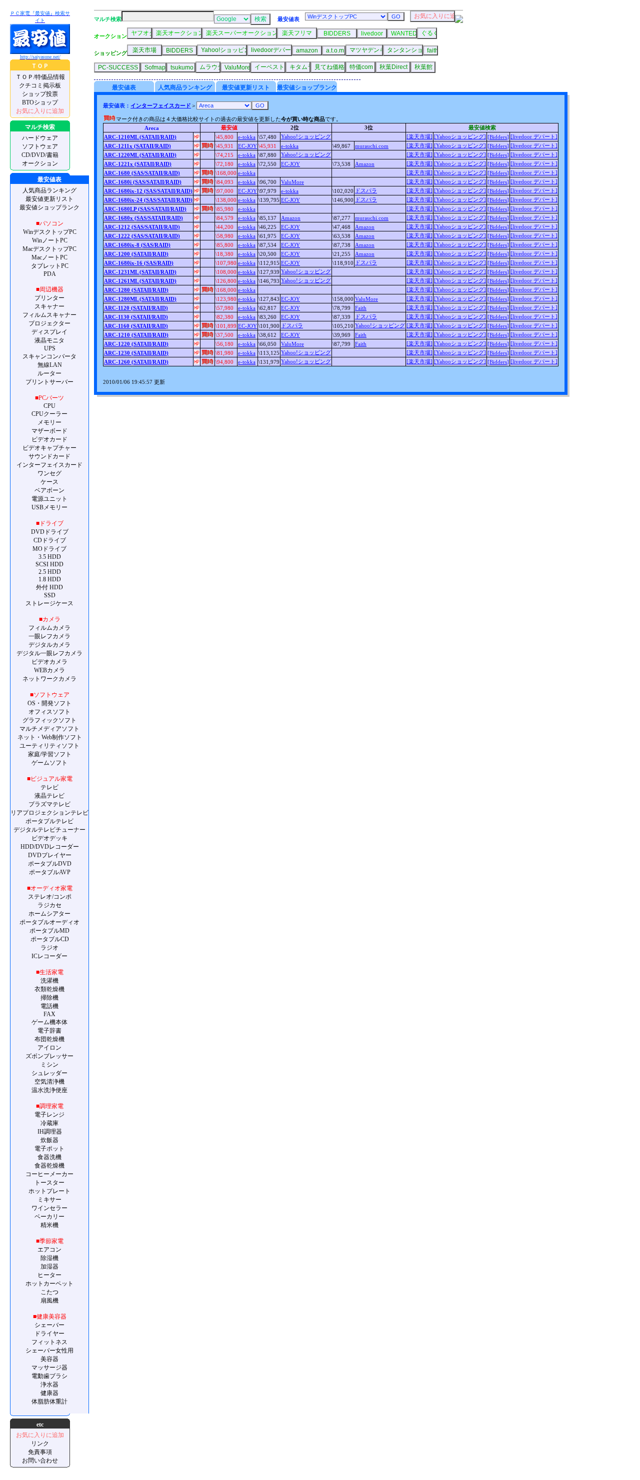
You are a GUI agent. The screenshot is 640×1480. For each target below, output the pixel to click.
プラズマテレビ (49, 804)
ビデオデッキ (50, 838)
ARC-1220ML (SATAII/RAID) (140, 155)
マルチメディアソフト (50, 728)
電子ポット (49, 1148)
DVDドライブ (49, 531)
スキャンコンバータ (49, 356)
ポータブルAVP (49, 872)
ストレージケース (50, 603)
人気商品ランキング (49, 190)
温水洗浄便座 (50, 1090)
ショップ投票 (40, 93)
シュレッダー (50, 1073)
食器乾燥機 (49, 1165)
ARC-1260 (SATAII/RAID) (136, 362)
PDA (50, 273)
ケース (49, 481)
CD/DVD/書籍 (40, 154)
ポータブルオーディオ (50, 922)
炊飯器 (49, 1140)
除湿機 (49, 1258)
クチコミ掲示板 (40, 85)
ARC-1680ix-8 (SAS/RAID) (137, 245)
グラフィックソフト (49, 720)
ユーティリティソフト (50, 745)
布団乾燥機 (49, 1039)
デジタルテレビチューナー (50, 829)
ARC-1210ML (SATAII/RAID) (140, 137)
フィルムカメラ (49, 627)
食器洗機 (50, 1157)
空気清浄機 (49, 1081)
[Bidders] (498, 137)
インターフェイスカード (49, 464)
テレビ (49, 787)
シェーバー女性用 (50, 1350)
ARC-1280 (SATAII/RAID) (136, 290)
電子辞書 (50, 1030)
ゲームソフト (50, 762)
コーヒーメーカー (50, 1174)
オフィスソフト (49, 711)
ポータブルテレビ (50, 821)
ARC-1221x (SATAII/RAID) (138, 164)
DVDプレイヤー (50, 855)
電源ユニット (50, 498)
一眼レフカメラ (49, 636)
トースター (49, 1182)
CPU (50, 405)
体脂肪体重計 (50, 1401)
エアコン (50, 1249)
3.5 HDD (49, 556)
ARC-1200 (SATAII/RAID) (136, 254)
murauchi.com (371, 146)
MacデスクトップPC (49, 248)
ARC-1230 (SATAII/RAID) (136, 353)
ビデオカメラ (50, 661)
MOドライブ (49, 548)
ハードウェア (40, 137)
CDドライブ (50, 540)
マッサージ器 (50, 1367)
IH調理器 (50, 1131)
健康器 (49, 1393)
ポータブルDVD (50, 863)
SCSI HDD (50, 564)
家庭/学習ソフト (50, 754)
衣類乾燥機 (49, 989)
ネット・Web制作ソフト (50, 737)
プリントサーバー (50, 381)
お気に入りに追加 (40, 110)
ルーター (50, 373)
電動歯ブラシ (50, 1376)
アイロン (50, 1047)
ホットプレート (49, 1191)
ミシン (49, 1064)
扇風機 (49, 1300)
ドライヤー (49, 1333)
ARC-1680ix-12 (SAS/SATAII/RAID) (148, 191)
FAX (50, 1014)
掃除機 (49, 997)
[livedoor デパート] (534, 136)
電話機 (49, 1006)
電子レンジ (49, 1114)
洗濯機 (49, 980)
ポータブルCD (49, 939)
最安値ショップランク (50, 207)
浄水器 (49, 1384)
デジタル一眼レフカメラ (49, 653)
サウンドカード (49, 456)
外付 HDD (49, 587)
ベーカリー (49, 1216)
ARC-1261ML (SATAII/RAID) (140, 281)
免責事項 (40, 1452)
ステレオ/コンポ (50, 896)
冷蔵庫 (49, 1123)
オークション (40, 163)
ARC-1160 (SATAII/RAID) (136, 326)
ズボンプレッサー (50, 1056)
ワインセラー (50, 1208)
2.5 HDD (49, 571)
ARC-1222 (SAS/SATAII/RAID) (142, 236)
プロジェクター (49, 323)
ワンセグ (50, 473)
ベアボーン (49, 490)
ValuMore (292, 182)
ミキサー (50, 1199)
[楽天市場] (419, 136)
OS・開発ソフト (50, 703)
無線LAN (50, 364)
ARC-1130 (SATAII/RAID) (136, 317)
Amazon (364, 164)
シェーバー (49, 1325)
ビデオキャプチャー (49, 447)
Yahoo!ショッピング (306, 136)
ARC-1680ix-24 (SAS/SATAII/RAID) (148, 200)
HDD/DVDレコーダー (49, 846)
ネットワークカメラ (49, 678)
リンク (40, 1443)
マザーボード (50, 430)
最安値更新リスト (50, 198)
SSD (50, 595)
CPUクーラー (50, 413)
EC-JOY (247, 146)
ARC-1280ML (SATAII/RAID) (140, 299)
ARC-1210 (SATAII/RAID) (136, 335)
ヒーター (50, 1275)
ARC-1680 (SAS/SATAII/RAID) (142, 173)
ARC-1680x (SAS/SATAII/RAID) (143, 218)
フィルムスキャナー (49, 314)
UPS (50, 348)
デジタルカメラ (49, 644)
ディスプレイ (50, 331)
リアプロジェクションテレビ (49, 812)
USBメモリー (50, 507)
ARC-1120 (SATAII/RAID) (136, 308)
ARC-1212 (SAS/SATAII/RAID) (142, 227)
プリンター (49, 297)
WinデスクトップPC (49, 231)
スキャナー (49, 306)
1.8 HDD (49, 579)
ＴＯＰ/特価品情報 (40, 76)
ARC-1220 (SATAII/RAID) (136, 344)
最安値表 (124, 87)
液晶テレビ (49, 795)
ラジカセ (50, 905)
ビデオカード (50, 439)
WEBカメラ (49, 670)
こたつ (49, 1292)
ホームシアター (49, 913)
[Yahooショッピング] (460, 136)
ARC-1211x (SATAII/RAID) (137, 146)
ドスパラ (366, 190)
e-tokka (247, 137)
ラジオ (49, 947)
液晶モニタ (49, 340)
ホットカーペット (50, 1283)
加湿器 (49, 1266)
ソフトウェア (40, 146)
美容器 (49, 1359)
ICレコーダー (50, 956)
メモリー (50, 422)
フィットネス (50, 1342)
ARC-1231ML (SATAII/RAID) (140, 272)
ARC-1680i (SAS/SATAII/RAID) (143, 182)
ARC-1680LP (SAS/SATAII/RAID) (145, 209)
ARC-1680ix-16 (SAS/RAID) (139, 263)
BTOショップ (40, 102)
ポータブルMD (50, 930)
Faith (360, 308)
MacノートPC (50, 257)
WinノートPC (50, 240)
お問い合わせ (40, 1460)
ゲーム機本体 (50, 1022)
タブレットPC (49, 265)
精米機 (49, 1225)
